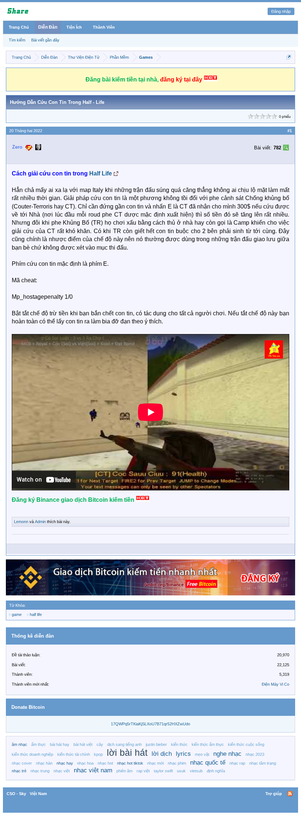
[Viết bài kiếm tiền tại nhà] (274, 356)
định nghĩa (216, 771)
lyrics (183, 753)
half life (36, 614)
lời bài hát (127, 753)
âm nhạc (19, 744)
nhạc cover (22, 763)
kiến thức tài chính (73, 754)
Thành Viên (104, 27)
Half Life (100, 173)
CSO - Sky (16, 793)
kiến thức (179, 744)
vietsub (196, 771)
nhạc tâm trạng (262, 763)
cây (100, 744)
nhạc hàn (44, 763)
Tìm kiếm (17, 40)
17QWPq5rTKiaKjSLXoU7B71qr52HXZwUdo (150, 724)
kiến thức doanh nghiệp (32, 754)
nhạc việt (62, 771)
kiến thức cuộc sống (246, 744)
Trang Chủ (19, 27)
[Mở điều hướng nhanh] (288, 57)
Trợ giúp (273, 793)
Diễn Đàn (47, 27)
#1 (289, 130)
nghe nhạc (227, 753)
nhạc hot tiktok (130, 763)
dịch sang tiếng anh (124, 744)
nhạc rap (237, 763)
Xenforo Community (150, 793)
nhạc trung (40, 771)
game (17, 614)
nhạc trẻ (19, 771)
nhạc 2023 (255, 754)
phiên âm (124, 771)
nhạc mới (155, 763)
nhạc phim (177, 763)
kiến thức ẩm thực (208, 744)
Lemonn (21, 521)
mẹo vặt (202, 754)
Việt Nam (38, 793)
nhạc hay (65, 763)
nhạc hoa (85, 763)
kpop (98, 754)
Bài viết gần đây (45, 40)
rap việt (143, 771)
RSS (290, 793)
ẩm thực (38, 744)
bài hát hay (59, 744)
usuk (181, 771)
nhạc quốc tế (207, 762)
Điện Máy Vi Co (275, 684)
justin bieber (156, 744)
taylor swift (163, 771)
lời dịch (162, 753)
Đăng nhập (281, 11)
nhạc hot (105, 763)
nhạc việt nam (93, 770)
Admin (40, 521)
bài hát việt (83, 744)
